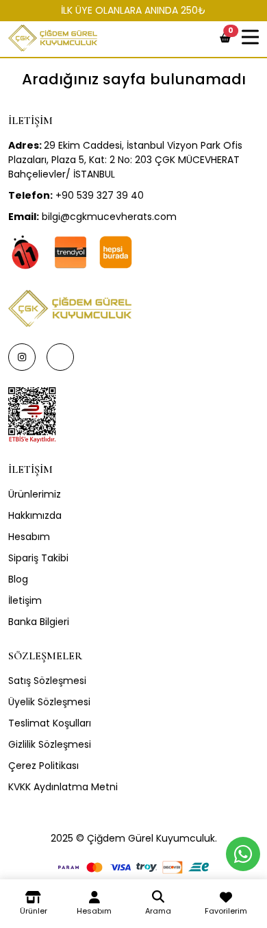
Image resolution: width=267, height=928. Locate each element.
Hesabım (29, 537)
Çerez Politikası (43, 765)
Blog (18, 579)
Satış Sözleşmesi (47, 680)
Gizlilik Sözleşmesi (49, 744)
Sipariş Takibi (38, 558)
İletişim (25, 600)
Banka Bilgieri (38, 621)
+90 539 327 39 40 (76, 195)
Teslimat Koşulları (49, 723)
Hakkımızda (35, 515)
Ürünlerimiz (34, 494)
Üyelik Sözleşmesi (49, 702)
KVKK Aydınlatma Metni (63, 787)
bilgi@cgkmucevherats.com (92, 216)
